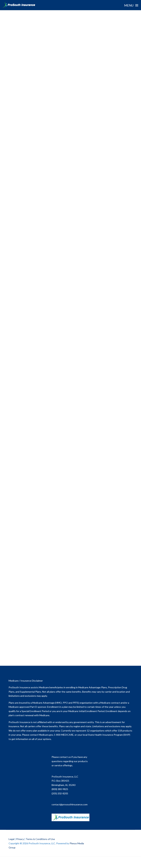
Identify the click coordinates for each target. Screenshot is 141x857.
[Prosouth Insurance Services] (18, 5)
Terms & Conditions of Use (40, 839)
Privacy (20, 839)
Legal (11, 839)
